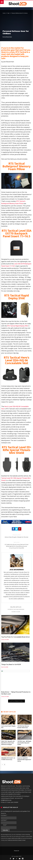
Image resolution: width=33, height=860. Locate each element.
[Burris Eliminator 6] (16, 521)
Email (4, 825)
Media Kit (16, 850)
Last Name (4, 820)
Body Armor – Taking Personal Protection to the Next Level (15, 693)
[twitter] (16, 529)
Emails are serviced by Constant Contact (16, 840)
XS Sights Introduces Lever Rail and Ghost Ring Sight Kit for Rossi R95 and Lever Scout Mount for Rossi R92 (16, 545)
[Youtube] (19, 858)
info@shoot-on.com (6, 800)
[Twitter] (13, 858)
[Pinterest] (16, 858)
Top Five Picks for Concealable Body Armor (15, 637)
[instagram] (22, 858)
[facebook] (13, 529)
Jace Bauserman (8, 37)
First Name (4, 815)
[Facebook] (10, 858)
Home (4, 13)
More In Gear (16, 611)
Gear (8, 13)
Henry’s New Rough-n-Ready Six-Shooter (16, 536)
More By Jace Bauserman (16, 609)
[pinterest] (19, 529)
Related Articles (15, 607)
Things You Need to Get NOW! (11, 664)
